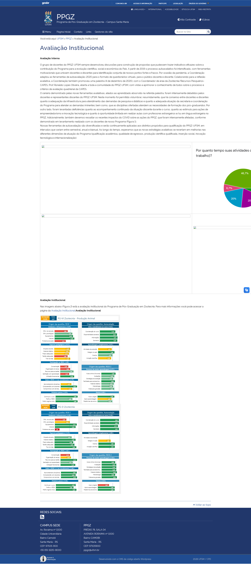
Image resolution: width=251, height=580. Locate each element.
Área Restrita (204, 9)
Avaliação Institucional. (63, 310)
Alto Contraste (188, 19)
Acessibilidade (172, 9)
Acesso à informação (142, 3)
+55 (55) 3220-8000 (50, 549)
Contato (78, 31)
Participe (163, 3)
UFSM (201, 559)
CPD (209, 559)
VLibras (206, 19)
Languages (138, 9)
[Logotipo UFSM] (48, 17)
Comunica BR (121, 3)
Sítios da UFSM (188, 9)
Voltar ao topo (203, 504)
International (155, 9)
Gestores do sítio (104, 31)
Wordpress (146, 559)
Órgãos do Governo (197, 3)
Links (88, 31)
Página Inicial (63, 31)
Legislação (178, 3)
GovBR (45, 3)
